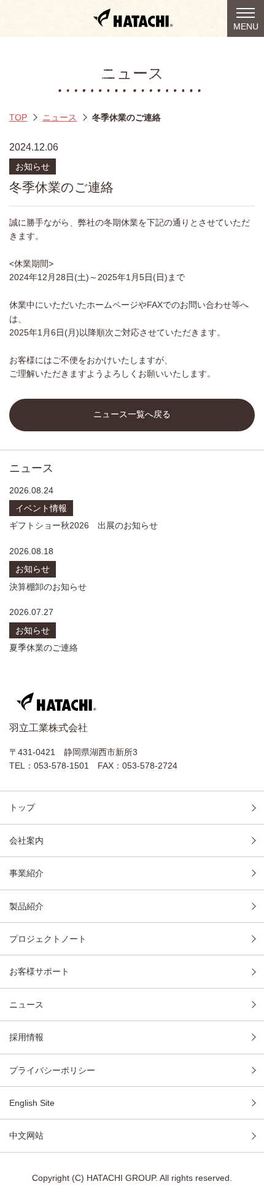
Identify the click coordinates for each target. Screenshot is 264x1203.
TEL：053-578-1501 (49, 765)
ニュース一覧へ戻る (132, 414)
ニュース (59, 117)
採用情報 (26, 1037)
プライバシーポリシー (52, 1070)
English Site (32, 1103)
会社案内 (26, 840)
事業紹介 (26, 873)
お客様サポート (39, 971)
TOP (18, 117)
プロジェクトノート (48, 939)
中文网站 (26, 1135)
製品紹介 (26, 906)
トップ (22, 807)
